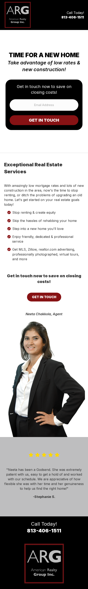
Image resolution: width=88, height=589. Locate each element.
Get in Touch (44, 120)
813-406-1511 (72, 17)
